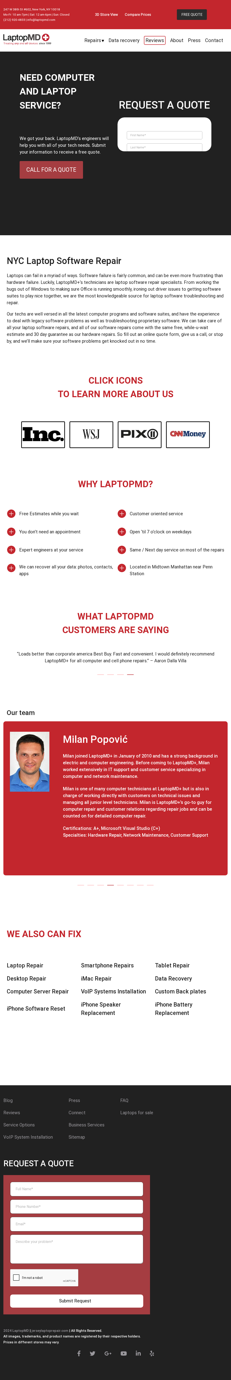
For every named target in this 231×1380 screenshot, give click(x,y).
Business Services (86, 1125)
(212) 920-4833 (14, 19)
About (176, 40)
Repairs (92, 40)
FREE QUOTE (191, 14)
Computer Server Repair (38, 991)
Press (194, 40)
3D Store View (106, 14)
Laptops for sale (136, 1112)
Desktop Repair (26, 978)
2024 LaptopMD (16, 1331)
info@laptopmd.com (41, 19)
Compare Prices (138, 14)
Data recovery (124, 40)
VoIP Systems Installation (113, 991)
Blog (8, 1100)
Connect (77, 1112)
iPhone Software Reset (36, 1008)
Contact (214, 40)
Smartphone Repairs (107, 965)
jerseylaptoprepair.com (50, 1331)
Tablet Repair (172, 965)
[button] (101, 674)
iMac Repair (96, 978)
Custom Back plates (180, 991)
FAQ (124, 1100)
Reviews (155, 40)
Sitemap (77, 1137)
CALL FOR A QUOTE (51, 169)
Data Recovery (173, 978)
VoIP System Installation (28, 1137)
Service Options (19, 1125)
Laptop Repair (25, 965)
